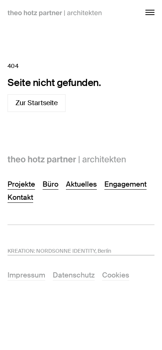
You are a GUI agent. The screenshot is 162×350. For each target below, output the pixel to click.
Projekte (21, 184)
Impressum (26, 275)
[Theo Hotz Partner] (81, 159)
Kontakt (20, 197)
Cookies (115, 275)
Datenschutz (74, 275)
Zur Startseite (36, 102)
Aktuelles (81, 184)
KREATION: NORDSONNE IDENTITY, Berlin (59, 250)
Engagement (125, 184)
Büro (50, 184)
